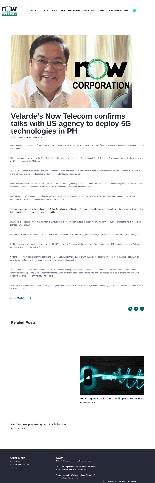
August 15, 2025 (19, 428)
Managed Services (19, 468)
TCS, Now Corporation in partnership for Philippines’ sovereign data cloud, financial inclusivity (76, 468)
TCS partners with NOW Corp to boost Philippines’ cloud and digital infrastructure (75, 476)
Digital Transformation (20, 464)
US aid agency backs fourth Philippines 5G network (112, 398)
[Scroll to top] (149, 478)
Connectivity (16, 461)
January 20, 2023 (89, 402)
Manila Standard (24, 298)
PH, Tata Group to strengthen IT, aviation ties (38, 424)
